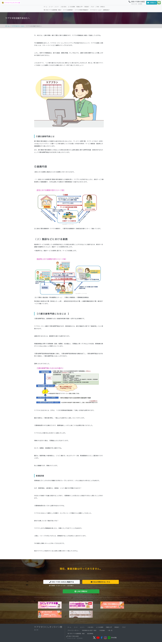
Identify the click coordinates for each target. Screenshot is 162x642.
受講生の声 (79, 7)
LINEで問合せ (82, 591)
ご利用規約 (102, 630)
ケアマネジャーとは (95, 10)
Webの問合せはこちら (101, 582)
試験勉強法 (106, 10)
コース (50, 7)
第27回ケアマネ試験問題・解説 (52, 10)
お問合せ (153, 3)
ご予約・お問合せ (100, 7)
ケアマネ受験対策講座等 (81, 10)
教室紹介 (86, 7)
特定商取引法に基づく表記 (89, 630)
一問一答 (110, 630)
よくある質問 (71, 7)
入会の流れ (63, 7)
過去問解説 (90, 633)
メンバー (57, 7)
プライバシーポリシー (73, 630)
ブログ (92, 7)
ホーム (46, 7)
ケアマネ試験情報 (67, 10)
